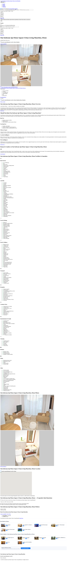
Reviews (24, 88)
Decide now (2, 144)
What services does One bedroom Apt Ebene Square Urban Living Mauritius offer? (15, 503)
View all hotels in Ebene (25, 548)
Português (4, 6)
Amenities (10, 88)
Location (16, 88)
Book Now (2, 18)
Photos (14, 88)
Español (4, 5)
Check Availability (3, 43)
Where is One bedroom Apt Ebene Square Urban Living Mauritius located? (13, 504)
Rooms (7, 88)
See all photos (3, 466)
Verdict (5, 88)
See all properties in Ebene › (13, 8)
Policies (21, 88)
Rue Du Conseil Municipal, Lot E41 (6, 556)
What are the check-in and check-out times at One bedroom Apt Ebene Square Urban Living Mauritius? (18, 500)
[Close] (1, 21)
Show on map (2, 101)
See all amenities (3, 97)
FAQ (19, 88)
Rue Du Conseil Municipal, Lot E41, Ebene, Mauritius (10, 42)
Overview (2, 88)
